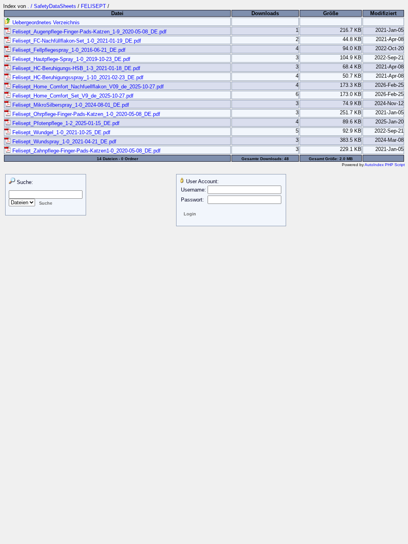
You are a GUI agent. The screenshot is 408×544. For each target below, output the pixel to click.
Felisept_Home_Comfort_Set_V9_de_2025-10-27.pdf (72, 96)
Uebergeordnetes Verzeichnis (45, 22)
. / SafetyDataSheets (52, 6)
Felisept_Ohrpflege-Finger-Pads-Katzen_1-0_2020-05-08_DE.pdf (85, 114)
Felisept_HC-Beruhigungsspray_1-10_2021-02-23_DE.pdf (77, 77)
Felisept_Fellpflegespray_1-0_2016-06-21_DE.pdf (68, 50)
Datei (117, 13)
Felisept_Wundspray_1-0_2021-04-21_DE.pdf (63, 142)
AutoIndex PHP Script (385, 164)
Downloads (265, 13)
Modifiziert (383, 13)
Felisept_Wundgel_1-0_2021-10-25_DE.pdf (60, 132)
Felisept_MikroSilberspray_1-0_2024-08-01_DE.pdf (70, 105)
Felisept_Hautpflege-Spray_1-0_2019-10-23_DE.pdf (70, 59)
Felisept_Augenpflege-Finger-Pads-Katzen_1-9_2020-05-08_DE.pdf (89, 32)
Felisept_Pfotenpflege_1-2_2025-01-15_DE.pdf (65, 123)
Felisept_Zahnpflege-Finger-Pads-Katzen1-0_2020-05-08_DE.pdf (86, 151)
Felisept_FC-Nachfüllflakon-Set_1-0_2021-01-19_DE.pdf (76, 41)
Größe (330, 13)
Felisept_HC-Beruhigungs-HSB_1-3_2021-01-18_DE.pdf (75, 68)
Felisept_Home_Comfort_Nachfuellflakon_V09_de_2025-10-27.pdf (87, 87)
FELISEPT (93, 6)
